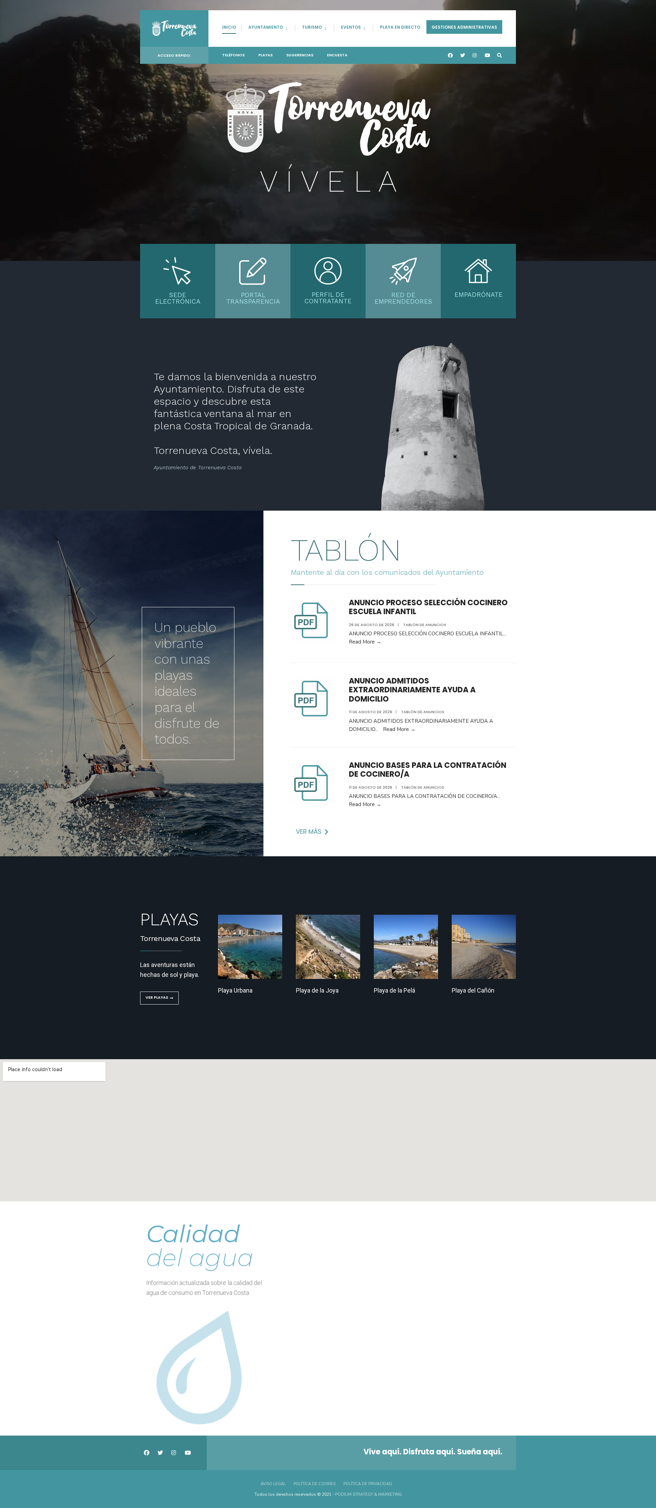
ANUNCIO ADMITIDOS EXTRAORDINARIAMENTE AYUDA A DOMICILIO (412, 690)
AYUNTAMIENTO (265, 27)
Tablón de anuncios (424, 624)
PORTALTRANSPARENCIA (253, 298)
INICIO (229, 27)
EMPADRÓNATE (478, 295)
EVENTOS (351, 27)
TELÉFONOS (233, 55)
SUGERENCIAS (299, 55)
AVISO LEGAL (273, 1483)
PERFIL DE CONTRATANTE (328, 298)
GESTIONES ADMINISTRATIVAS (464, 27)
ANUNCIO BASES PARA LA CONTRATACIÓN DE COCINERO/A (427, 769)
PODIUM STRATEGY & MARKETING (368, 1494)
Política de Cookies (314, 1483)
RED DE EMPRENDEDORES (403, 298)
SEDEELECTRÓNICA (178, 298)
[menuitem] (268, 26)
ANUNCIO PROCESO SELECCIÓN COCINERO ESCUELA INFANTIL (428, 607)
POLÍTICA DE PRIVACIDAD (367, 1483)
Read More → (365, 641)
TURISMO (312, 27)
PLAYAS (265, 55)
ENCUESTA (337, 55)
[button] (312, 832)
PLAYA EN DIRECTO (400, 27)
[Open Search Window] (499, 55)
